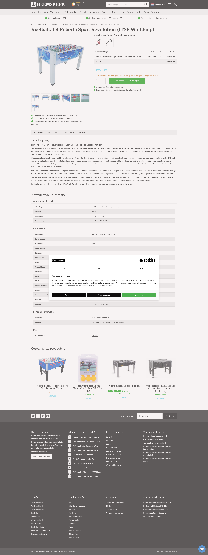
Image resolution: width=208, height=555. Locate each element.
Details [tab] (141, 269)
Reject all (68, 295)
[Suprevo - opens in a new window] (147, 260)
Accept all (139, 295)
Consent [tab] (67, 269)
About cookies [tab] (104, 269)
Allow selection (104, 295)
